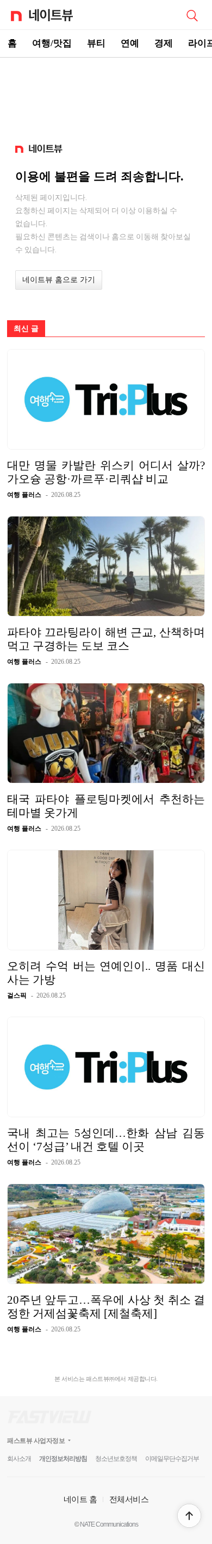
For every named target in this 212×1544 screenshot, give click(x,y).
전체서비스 (129, 1499)
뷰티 (96, 43)
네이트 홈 (80, 1499)
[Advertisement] (106, 96)
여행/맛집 (52, 43)
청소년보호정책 (116, 1458)
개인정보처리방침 (63, 1458)
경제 (163, 43)
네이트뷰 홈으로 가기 (58, 280)
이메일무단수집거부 (172, 1458)
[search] (192, 14)
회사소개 (19, 1458)
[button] (189, 1515)
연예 (130, 43)
